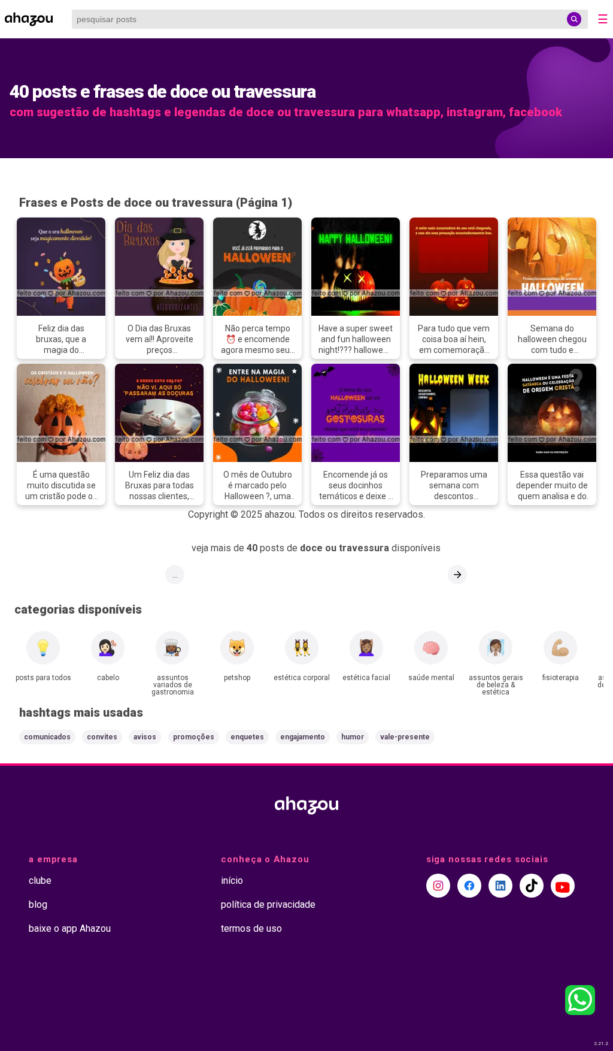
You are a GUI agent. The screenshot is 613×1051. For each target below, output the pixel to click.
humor (352, 737)
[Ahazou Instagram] (438, 886)
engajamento (302, 737)
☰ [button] (602, 19)
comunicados (47, 737)
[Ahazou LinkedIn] (500, 886)
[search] (574, 19)
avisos (144, 737)
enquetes (247, 737)
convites (102, 737)
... (175, 574)
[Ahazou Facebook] (469, 886)
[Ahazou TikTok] (532, 886)
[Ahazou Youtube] (563, 886)
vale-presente (405, 737)
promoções (193, 737)
